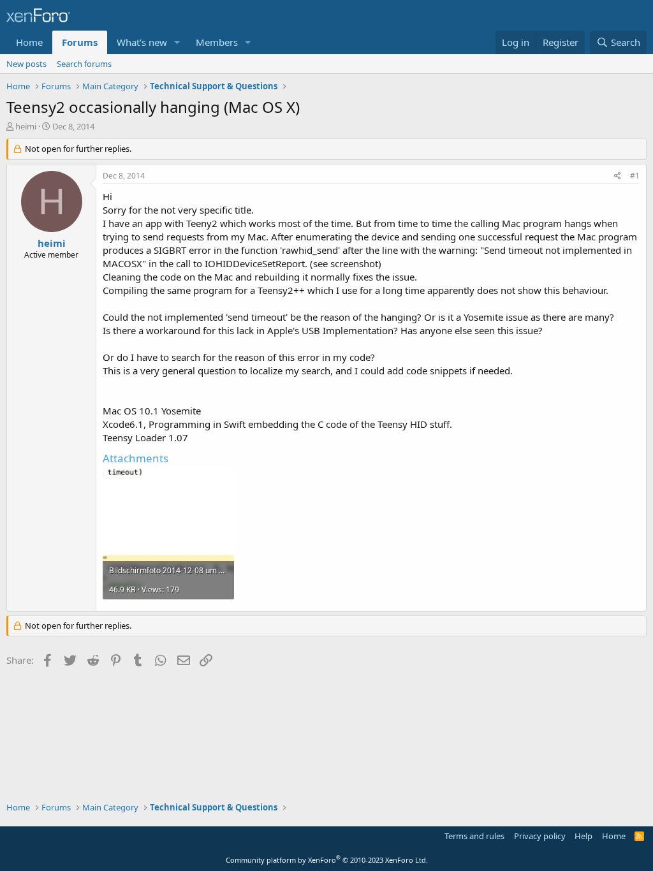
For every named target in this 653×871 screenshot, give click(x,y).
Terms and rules (474, 836)
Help (583, 836)
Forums (80, 42)
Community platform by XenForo (327, 860)
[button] (177, 42)
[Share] (618, 176)
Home (29, 42)
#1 (635, 175)
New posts (26, 64)
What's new (142, 42)
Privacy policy (540, 836)
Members (217, 42)
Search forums (84, 64)
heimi (25, 126)
